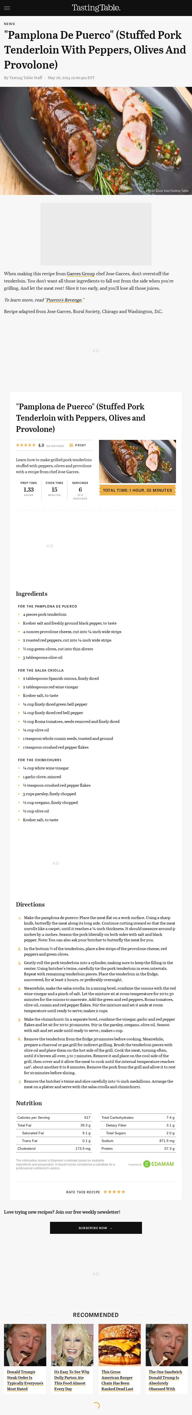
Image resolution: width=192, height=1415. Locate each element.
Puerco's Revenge (63, 300)
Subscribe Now (93, 1228)
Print (80, 445)
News (9, 23)
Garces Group (81, 273)
